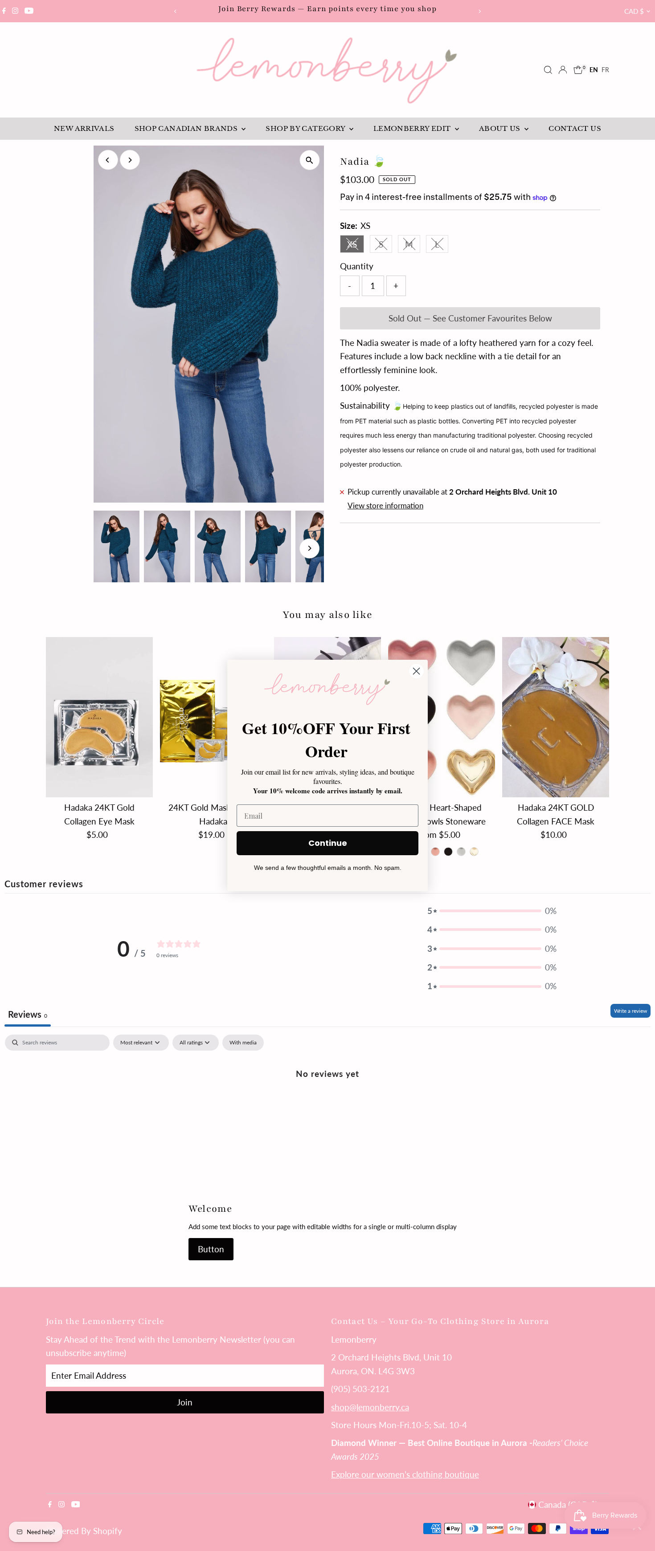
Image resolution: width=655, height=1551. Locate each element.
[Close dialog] (416, 671)
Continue (327, 843)
